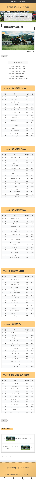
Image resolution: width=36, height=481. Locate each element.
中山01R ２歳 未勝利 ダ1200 (17, 66)
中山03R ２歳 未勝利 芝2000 (17, 71)
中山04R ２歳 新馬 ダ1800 (16, 73)
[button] (32, 273)
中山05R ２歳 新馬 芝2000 (16, 76)
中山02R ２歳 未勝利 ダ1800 (17, 68)
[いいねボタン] (3, 56)
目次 (15, 62)
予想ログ (10, 428)
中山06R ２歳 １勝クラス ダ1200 (18, 78)
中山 (4, 428)
